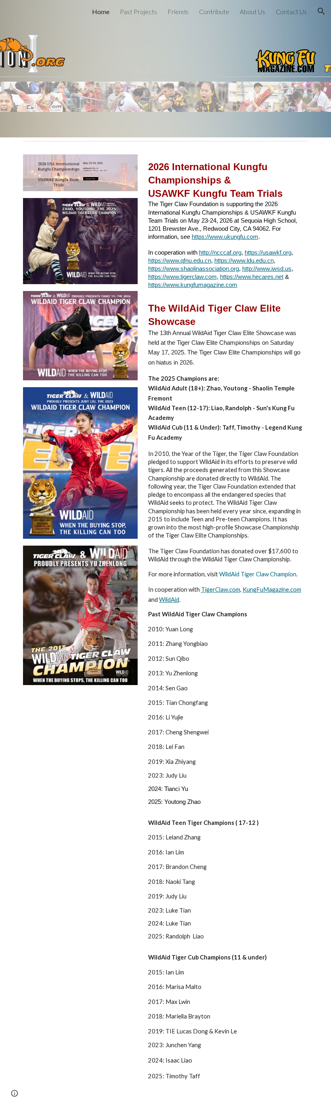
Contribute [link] (214, 11)
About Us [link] (252, 11)
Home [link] (100, 11)
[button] (321, 11)
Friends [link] (178, 11)
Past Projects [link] (138, 11)
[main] (226, 620)
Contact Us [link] (291, 11)
